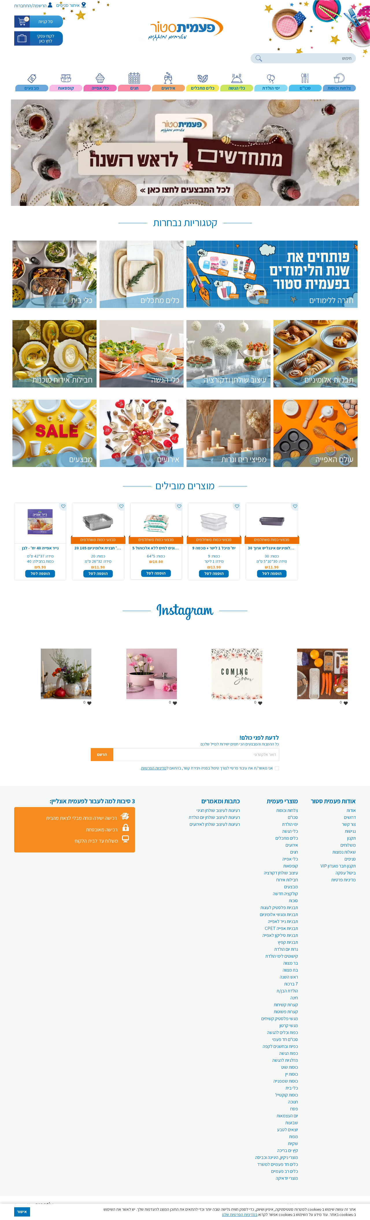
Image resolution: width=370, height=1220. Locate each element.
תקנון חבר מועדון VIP (338, 866)
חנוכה (293, 1102)
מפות (293, 1137)
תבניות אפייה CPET (281, 928)
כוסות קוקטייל (286, 1095)
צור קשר (349, 824)
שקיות (293, 1143)
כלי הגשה (290, 831)
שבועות (291, 1123)
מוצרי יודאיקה (287, 1178)
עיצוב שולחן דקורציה (281, 873)
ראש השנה (289, 977)
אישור (22, 1211)
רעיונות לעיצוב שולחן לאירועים (215, 824)
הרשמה (40, 5)
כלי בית (292, 1088)
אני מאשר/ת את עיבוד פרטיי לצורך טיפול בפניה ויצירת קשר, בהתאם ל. (206, 768)
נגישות (350, 831)
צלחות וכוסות (287, 810)
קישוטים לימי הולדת (281, 956)
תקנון (351, 838)
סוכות (293, 901)
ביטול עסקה (346, 873)
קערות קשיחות (286, 1005)
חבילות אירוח (287, 880)
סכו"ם (293, 817)
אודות (351, 810)
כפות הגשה (288, 1053)
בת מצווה (290, 970)
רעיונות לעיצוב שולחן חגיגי (218, 810)
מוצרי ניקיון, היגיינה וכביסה (276, 1157)
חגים (294, 852)
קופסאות (290, 866)
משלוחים (348, 845)
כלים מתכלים (286, 838)
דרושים (350, 817)
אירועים (292, 845)
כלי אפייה (290, 859)
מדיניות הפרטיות (153, 768)
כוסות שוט (289, 1067)
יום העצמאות (287, 1116)
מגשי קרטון (289, 1025)
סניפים (350, 859)
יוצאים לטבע (287, 1130)
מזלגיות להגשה (285, 1060)
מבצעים (291, 887)
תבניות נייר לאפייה (283, 921)
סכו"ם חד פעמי (285, 1039)
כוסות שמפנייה (285, 1081)
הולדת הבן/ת (287, 991)
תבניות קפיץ (288, 942)
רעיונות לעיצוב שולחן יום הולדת (214, 817)
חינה (294, 998)
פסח (294, 1109)
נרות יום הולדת (286, 949)
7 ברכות (291, 984)
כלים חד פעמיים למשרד (277, 1164)
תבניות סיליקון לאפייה (280, 935)
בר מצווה (290, 963)
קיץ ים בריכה (287, 1150)
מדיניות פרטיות (343, 880)
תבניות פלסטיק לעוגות (279, 908)
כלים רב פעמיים (284, 1171)
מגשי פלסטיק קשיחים (279, 1019)
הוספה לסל (40, 573)
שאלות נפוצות (344, 852)
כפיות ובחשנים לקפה (280, 1046)
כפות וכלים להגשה (282, 1032)
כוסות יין (291, 1074)
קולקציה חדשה (285, 894)
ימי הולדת (290, 824)
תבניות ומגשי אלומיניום (279, 914)
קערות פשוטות (286, 1012)
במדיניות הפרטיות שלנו (239, 1214)
